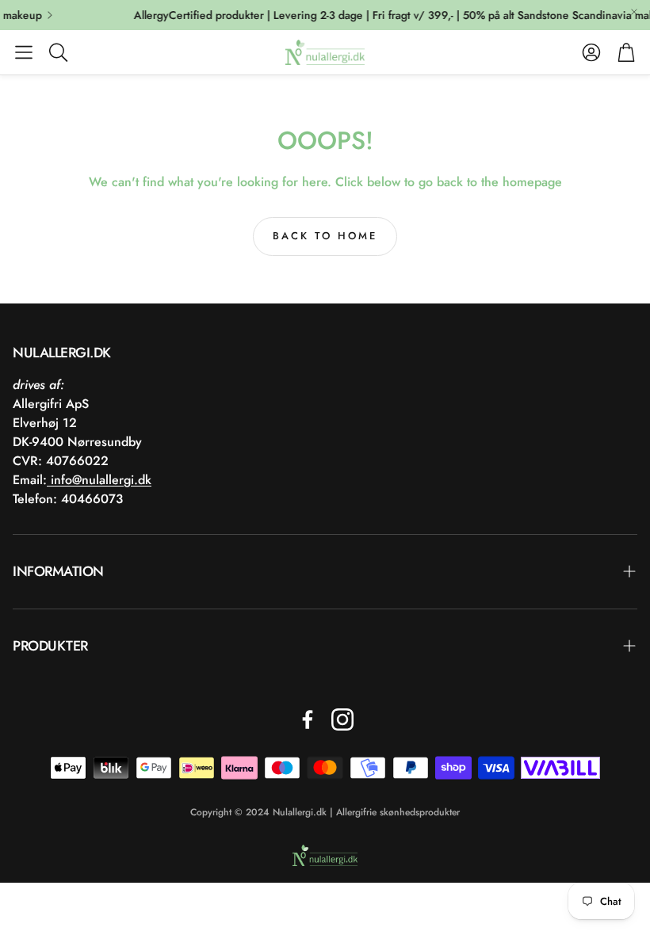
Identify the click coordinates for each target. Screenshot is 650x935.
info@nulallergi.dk (99, 480)
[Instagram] (342, 719)
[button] (24, 52)
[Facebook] (307, 719)
